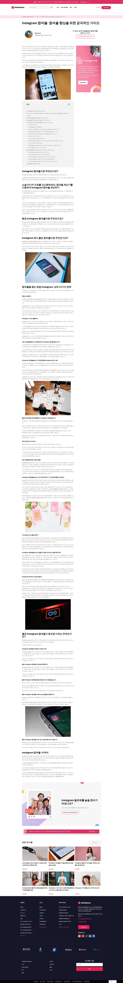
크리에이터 (23, 910)
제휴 (23, 973)
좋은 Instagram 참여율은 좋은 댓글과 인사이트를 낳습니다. (43, 156)
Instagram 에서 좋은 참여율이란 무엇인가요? (38, 120)
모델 (21, 918)
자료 (75, 7)
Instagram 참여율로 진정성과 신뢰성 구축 (39, 152)
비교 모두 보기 (43, 927)
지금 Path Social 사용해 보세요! (85, 36)
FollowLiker (42, 924)
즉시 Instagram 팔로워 (25, 930)
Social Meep (43, 910)
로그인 (98, 7)
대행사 (22, 907)
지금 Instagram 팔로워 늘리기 (70, 812)
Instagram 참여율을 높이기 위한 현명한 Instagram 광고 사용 (44, 131)
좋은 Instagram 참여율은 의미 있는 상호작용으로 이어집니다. (44, 161)
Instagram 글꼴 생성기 (64, 918)
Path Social (59, 776)
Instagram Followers (27, 961)
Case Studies (64, 7)
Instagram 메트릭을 (58, 489)
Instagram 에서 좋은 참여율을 (29, 241)
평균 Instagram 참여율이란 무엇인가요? (37, 118)
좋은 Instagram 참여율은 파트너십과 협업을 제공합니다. (43, 159)
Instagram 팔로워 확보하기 (28, 16)
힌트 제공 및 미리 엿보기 (35, 136)
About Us (52, 964)
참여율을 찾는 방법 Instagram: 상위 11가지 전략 (39, 122)
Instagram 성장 (39, 35)
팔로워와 (39, 299)
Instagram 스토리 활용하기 (36, 127)
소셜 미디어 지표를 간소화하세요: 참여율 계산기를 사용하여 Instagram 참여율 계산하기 (48, 114)
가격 (58, 7)
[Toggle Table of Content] (68, 104)
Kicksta (41, 918)
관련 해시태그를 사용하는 (48, 579)
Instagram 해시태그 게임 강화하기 (38, 147)
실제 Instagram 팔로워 (25, 927)
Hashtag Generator (63, 913)
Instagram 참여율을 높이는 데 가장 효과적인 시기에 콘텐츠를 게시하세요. (46, 140)
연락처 (51, 961)
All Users (22, 935)
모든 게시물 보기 (95, 842)
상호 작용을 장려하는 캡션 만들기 (37, 138)
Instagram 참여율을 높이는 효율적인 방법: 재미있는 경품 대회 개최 (45, 145)
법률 (51, 967)
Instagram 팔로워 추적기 (65, 921)
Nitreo (41, 907)
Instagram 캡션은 (26, 462)
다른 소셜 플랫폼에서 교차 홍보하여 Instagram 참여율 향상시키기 (45, 129)
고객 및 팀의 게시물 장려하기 (36, 143)
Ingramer (42, 913)
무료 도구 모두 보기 (64, 927)
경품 (62, 555)
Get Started (106, 7)
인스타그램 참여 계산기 (65, 907)
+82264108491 (82, 922)
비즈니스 (22, 913)
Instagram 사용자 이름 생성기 (66, 915)
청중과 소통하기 (33, 124)
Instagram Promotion (25, 924)
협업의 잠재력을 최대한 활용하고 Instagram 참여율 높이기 (43, 134)
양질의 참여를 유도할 (37, 497)
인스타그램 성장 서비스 (26, 921)
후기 (71, 7)
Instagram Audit (63, 910)
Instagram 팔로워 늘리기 (26, 933)
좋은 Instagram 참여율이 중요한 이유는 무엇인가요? (40, 150)
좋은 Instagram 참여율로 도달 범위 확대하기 (40, 154)
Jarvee (41, 915)
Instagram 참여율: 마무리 (33, 163)
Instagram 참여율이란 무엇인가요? (36, 111)
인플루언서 (23, 915)
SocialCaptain (43, 921)
